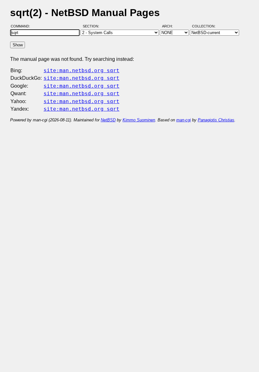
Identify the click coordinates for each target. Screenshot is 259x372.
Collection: (203, 26)
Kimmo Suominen (139, 120)
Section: (92, 26)
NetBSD (108, 120)
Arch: (170, 26)
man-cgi (183, 120)
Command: (22, 26)
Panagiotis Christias (216, 120)
